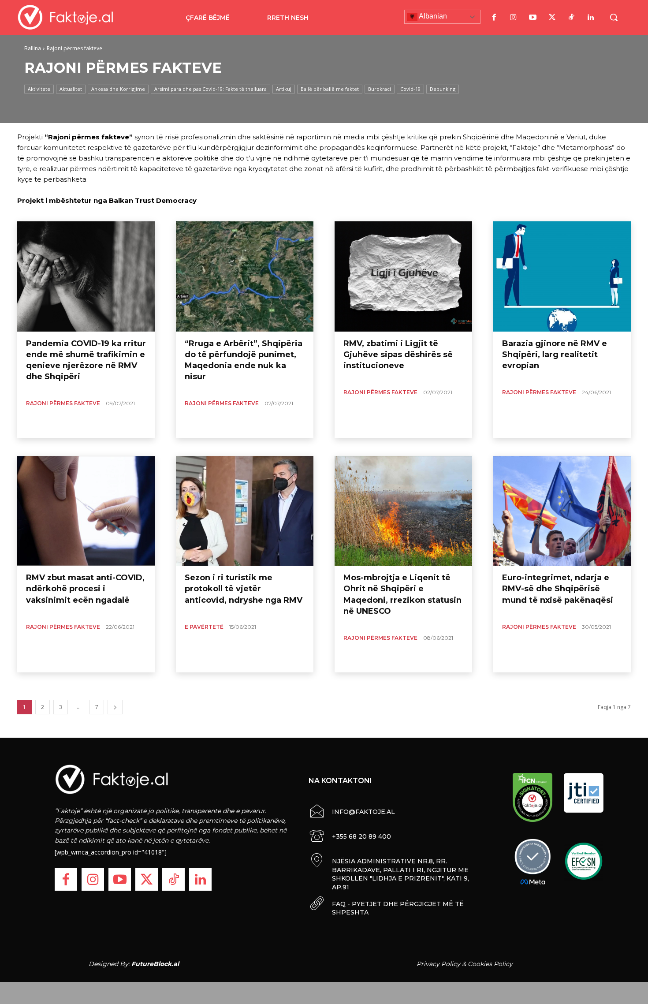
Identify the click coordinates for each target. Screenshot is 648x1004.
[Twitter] (551, 17)
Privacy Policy (438, 964)
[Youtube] (532, 17)
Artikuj (283, 89)
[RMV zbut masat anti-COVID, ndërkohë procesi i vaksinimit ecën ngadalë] (86, 511)
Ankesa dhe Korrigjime (118, 89)
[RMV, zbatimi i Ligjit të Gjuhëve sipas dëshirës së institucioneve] (403, 276)
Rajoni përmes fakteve (63, 403)
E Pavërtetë (204, 626)
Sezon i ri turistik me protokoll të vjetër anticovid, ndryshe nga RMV (243, 589)
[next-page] (115, 707)
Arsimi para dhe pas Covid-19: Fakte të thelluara (210, 89)
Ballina (32, 48)
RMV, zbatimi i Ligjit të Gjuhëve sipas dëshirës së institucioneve (398, 354)
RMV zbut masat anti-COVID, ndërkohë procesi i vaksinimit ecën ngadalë (85, 589)
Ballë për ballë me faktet (330, 89)
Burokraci (379, 89)
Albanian (432, 16)
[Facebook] (493, 17)
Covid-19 (410, 89)
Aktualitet (71, 89)
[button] (613, 17)
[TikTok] (571, 17)
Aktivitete (39, 89)
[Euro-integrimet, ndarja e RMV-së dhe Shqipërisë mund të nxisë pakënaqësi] (562, 511)
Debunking (442, 89)
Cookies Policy (490, 964)
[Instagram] (513, 17)
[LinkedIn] (590, 17)
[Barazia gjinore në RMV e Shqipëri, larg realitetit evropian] (562, 276)
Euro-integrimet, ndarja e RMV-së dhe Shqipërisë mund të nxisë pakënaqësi (557, 589)
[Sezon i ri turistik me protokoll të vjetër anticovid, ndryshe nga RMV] (244, 511)
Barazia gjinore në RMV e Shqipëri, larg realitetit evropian (554, 354)
